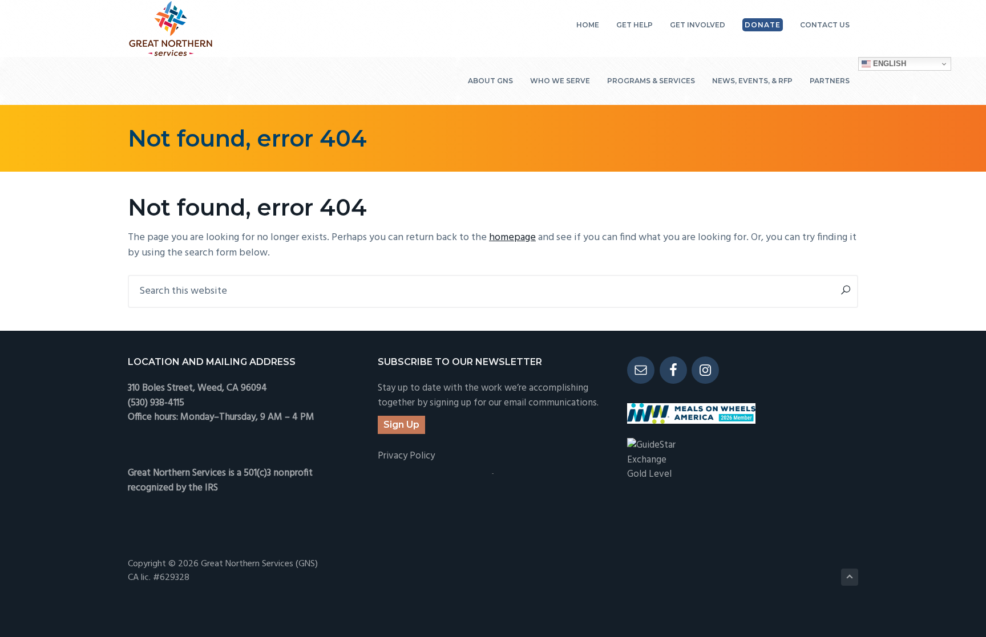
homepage (512, 237)
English (888, 63)
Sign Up (401, 424)
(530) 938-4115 (156, 403)
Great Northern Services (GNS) (259, 564)
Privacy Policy (406, 456)
